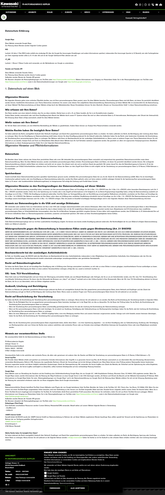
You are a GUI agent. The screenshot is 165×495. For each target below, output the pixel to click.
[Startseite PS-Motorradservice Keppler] (9, 4)
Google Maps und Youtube (56, 476)
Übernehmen (55, 488)
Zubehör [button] (68, 12)
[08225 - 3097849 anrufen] (153, 5)
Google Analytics (52, 473)
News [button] (128, 12)
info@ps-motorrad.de (75, 437)
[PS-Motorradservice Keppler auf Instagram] (140, 5)
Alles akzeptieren (78, 488)
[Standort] (161, 5)
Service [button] (87, 12)
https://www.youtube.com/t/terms (64, 79)
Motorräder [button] (11, 12)
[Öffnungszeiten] (145, 5)
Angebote (32, 12)
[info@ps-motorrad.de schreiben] (157, 5)
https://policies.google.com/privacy (79, 82)
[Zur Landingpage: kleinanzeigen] (4, 17)
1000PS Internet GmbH (13, 421)
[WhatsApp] (149, 5)
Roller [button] (50, 12)
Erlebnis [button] (146, 12)
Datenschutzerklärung (54, 462)
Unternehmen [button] (108, 12)
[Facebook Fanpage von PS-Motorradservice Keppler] (136, 5)
